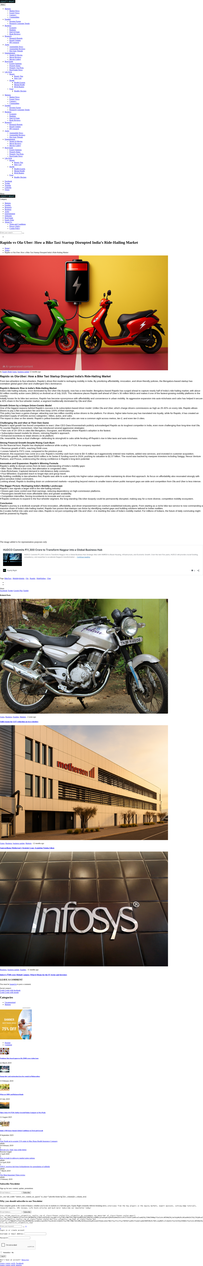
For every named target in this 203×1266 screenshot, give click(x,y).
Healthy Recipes (20, 91)
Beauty (12, 74)
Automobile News (16, 47)
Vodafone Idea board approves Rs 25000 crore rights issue (19, 1058)
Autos (7, 45)
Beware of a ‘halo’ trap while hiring (13, 1150)
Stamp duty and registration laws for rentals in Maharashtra (20, 1076)
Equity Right (7, 372)
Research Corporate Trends (19, 23)
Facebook (3, 591)
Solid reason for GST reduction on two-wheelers (19, 722)
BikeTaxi (7, 578)
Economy (13, 28)
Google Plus (18, 591)
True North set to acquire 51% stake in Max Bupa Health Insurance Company (29, 1141)
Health (11, 80)
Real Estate (9, 61)
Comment (8, 1045)
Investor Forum (15, 21)
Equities (8, 19)
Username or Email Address (11, 1234)
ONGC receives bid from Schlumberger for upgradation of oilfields (25, 1167)
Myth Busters (19, 87)
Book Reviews (14, 34)
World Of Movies (15, 55)
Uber (49, 578)
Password (4, 1238)
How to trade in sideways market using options (17, 1158)
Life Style (8, 72)
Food (11, 89)
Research (8, 36)
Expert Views (14, 13)
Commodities (14, 17)
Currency (12, 15)
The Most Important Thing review (12, 1175)
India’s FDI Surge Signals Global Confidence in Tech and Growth (21, 1130)
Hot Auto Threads (16, 51)
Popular (7, 1043)
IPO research (14, 42)
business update (23, 372)
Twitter (10, 591)
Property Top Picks (16, 68)
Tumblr (26, 591)
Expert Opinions (15, 64)
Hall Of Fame (14, 32)
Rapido (32, 578)
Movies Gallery (15, 59)
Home (7, 248)
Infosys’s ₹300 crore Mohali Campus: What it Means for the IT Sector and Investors (33, 975)
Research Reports (15, 38)
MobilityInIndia (18, 578)
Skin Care (17, 78)
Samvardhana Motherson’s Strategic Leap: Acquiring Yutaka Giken (27, 848)
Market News (14, 11)
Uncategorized (10, 1002)
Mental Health (19, 85)
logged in (13, 984)
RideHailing (41, 578)
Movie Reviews (15, 57)
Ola (27, 578)
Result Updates (15, 40)
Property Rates (14, 66)
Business (8, 26)
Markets (8, 9)
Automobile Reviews (17, 49)
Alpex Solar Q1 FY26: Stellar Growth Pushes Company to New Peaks (23, 1112)
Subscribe (26, 1192)
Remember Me (8, 1252)
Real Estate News (16, 70)
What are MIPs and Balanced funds (11, 1094)
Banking (12, 30)
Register (25, 1260)
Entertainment (10, 53)
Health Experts (19, 83)
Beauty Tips (18, 76)
